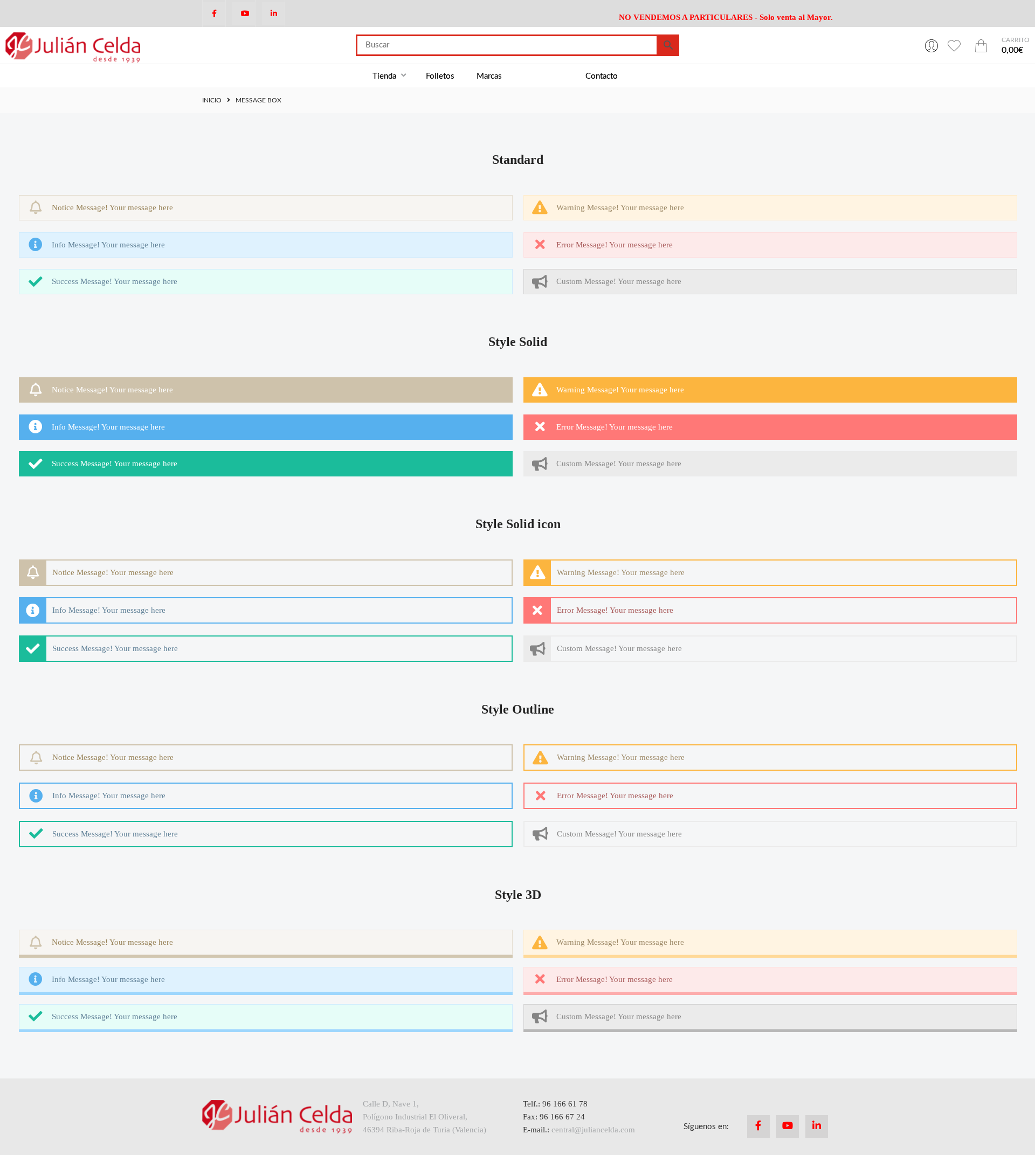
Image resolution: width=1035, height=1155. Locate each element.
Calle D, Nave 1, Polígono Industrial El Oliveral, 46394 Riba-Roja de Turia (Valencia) (424, 1116)
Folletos (440, 76)
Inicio (212, 100)
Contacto (601, 76)
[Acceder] (931, 45)
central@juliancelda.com (593, 1129)
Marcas (489, 76)
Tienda (385, 76)
